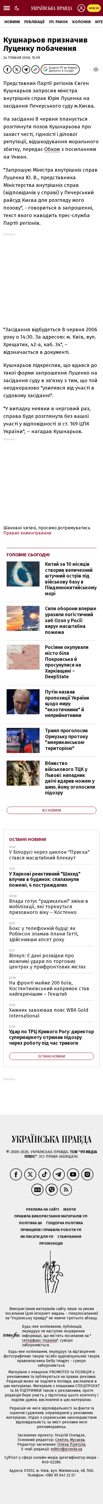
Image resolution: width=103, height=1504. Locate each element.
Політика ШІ (30, 1223)
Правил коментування (27, 533)
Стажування (69, 1237)
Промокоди (51, 1243)
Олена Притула (71, 1444)
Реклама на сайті (42, 1209)
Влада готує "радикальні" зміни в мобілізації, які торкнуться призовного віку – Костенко (48, 906)
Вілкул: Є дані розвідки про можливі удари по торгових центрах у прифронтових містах (47, 961)
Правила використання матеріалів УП (50, 1216)
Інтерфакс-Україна (39, 1340)
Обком (52, 149)
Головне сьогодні (28, 555)
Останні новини (27, 839)
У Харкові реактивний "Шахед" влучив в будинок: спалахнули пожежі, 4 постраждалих (44, 879)
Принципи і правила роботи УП (51, 1230)
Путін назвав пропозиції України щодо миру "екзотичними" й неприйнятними (67, 703)
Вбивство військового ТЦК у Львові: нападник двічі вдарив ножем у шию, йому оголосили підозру (70, 778)
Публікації (34, 22)
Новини (12, 22)
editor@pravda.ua (66, 1449)
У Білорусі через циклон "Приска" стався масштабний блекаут (49, 855)
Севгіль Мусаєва (70, 1440)
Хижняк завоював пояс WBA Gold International (48, 1013)
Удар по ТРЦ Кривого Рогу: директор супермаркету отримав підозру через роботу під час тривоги (51, 1037)
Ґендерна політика (64, 1223)
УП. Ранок (58, 22)
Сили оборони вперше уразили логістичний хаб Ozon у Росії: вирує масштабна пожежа (70, 620)
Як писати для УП (36, 1237)
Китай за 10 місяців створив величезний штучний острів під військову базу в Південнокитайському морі (71, 579)
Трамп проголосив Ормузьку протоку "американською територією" (66, 739)
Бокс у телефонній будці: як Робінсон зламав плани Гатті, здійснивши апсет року (44, 934)
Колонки (81, 22)
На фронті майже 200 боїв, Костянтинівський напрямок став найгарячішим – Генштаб (49, 988)
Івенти (69, 1209)
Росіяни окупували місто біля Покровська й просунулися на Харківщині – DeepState (66, 662)
